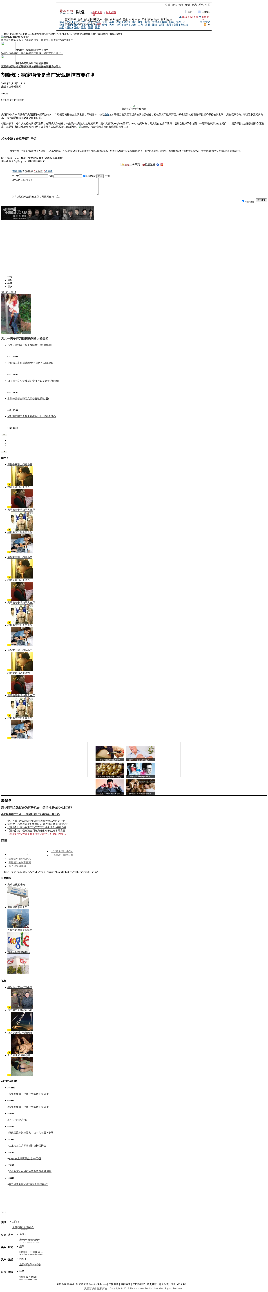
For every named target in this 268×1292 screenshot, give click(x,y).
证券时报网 (15, 86)
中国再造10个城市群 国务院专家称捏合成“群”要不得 (36, 821)
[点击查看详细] (134, 106)
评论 (69, 22)
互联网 (32, 1277)
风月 (27, 1252)
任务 (41, 158)
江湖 (32, 1252)
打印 (18, 100)
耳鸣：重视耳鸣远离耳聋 (110, 793)
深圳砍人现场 (8, 292)
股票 (83, 24)
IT (37, 1277)
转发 (22, 100)
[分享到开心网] (162, 164)
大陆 (14, 1227)
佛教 (181, 4)
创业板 (184, 24)
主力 (140, 24)
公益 (167, 4)
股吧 (90, 27)
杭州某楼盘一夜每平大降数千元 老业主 (30, 1094)
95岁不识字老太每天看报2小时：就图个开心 (31, 416)
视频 (184, 17)
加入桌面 (111, 12)
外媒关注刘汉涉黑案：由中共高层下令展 (31, 1132)
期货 (147, 22)
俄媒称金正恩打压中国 (19, 987)
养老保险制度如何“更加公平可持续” (28, 1184)
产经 (83, 22)
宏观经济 (24, 1239)
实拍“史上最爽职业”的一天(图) (25, 1158)
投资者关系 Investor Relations (91, 1284)
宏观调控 (58, 158)
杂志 (194, 4)
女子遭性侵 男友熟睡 (18, 1055)
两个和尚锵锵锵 (17, 866)
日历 (76, 24)
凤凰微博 (150, 164)
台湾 (25, 1227)
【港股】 (12, 827)
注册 (107, 176)
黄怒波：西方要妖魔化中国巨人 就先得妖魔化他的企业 (37, 824)
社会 (31, 1227)
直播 (195, 17)
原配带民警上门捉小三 (19, 464)
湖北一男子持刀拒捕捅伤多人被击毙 (24, 338)
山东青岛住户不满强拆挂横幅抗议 (27, 1145)
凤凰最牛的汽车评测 (20, 862)
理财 (118, 22)
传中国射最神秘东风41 (19, 1010)
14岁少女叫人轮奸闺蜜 (19, 1032)
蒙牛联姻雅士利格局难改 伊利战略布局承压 (41, 830)
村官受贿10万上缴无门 (19, 487)
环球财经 (35, 1239)
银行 (126, 22)
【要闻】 (12, 830)
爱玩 (201, 4)
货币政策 (33, 158)
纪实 (190, 17)
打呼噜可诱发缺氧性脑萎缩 (140, 793)
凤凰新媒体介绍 (65, 1284)
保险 (133, 22)
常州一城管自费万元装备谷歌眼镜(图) (28, 398)
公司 (118, 24)
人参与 (4, 100)
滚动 (69, 27)
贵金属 (156, 22)
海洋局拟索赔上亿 (17, 907)
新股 (161, 24)
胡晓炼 (48, 158)
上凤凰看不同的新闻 (62, 855)
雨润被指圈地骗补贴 (18, 952)
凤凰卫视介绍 (178, 1284)
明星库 (39, 1252)
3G (184, 22)
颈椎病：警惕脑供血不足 (140, 777)
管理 (178, 22)
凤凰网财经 (7, 66)
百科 (76, 27)
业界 (21, 1264)
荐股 (147, 24)
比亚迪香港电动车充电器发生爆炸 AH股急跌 (41, 827)
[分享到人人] (157, 164)
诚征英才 (125, 1284)
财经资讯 (21, 66)
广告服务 (113, 1284)
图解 (154, 24)
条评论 (12, 100)
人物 (69, 24)
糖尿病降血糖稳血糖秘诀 (110, 760)
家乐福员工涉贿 (16, 884)
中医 (207, 4)
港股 (168, 24)
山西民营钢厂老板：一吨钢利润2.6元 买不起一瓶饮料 (30, 814)
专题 (104, 22)
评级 (133, 24)
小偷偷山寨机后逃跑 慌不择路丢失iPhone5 (30, 362)
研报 (104, 24)
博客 (97, 27)
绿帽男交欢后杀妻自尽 (19, 532)
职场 (171, 22)
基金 (111, 22)
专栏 (76, 22)
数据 (97, 24)
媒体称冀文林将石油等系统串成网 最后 (30, 1171)
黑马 (83, 27)
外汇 (140, 22)
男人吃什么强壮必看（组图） (110, 777)
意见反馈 (164, 1284)
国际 (20, 1227)
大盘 (111, 24)
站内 (190, 12)
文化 (174, 4)
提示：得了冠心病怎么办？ (140, 760)
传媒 (187, 4)
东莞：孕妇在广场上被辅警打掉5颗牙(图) (29, 345)
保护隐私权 (138, 1284)
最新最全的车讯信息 (20, 858)
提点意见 (205, 22)
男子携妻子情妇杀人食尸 (21, 509)
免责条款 (152, 1284)
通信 (21, 1277)
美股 (176, 24)
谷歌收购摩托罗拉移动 (19, 930)
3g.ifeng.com (20, 161)
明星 (21, 1252)
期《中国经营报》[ (19, 1119)
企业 (61, 24)
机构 (126, 24)
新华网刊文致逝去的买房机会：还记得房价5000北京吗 (36, 807)
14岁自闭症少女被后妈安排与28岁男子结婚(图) (33, 380)
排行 (61, 27)
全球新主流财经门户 (62, 851)
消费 (90, 22)
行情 (90, 24)
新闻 (61, 22)
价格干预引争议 (37, 66)
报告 (38, 1264)
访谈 (32, 1264)
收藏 (164, 22)
